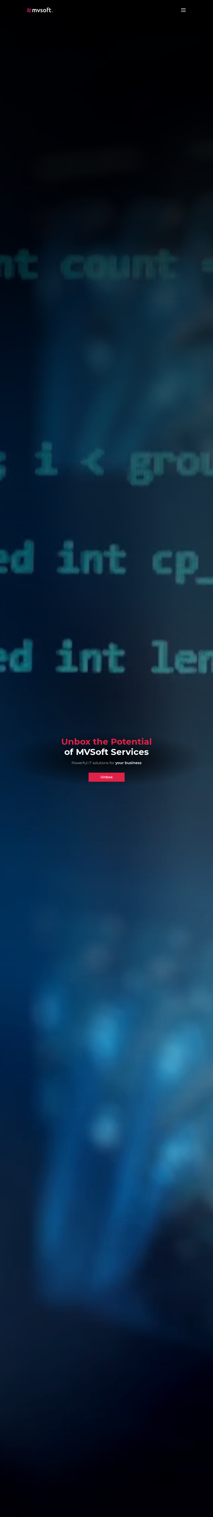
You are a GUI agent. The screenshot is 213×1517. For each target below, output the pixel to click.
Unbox (107, 777)
